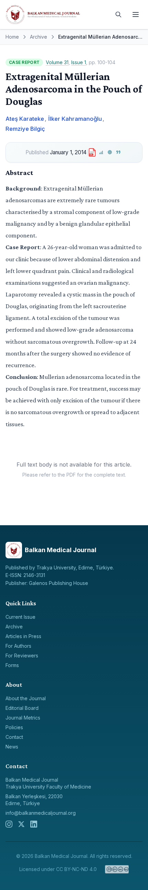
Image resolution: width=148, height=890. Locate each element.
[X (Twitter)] (21, 824)
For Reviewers (22, 655)
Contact (14, 737)
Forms (12, 665)
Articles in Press (23, 636)
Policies (14, 727)
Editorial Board (22, 708)
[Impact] (101, 152)
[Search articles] (118, 14)
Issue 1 (78, 62)
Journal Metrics (23, 718)
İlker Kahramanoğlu (75, 118)
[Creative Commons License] (117, 869)
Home (12, 37)
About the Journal (26, 698)
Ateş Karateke (25, 118)
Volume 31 (57, 62)
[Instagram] (9, 824)
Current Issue (20, 617)
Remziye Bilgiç (25, 128)
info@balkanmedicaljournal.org (41, 813)
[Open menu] (135, 14)
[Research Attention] (110, 152)
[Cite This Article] (118, 152)
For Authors (18, 646)
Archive (38, 37)
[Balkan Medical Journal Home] (57, 14)
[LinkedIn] (33, 824)
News (12, 747)
